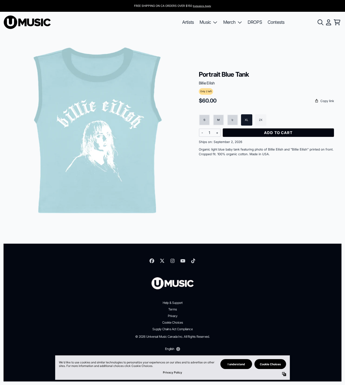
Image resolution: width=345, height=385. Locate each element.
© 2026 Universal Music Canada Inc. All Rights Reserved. (172, 336)
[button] (266, 101)
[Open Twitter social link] (162, 261)
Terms (172, 309)
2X (260, 120)
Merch (229, 22)
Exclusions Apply (202, 6)
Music (205, 22)
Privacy (172, 316)
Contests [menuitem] (276, 22)
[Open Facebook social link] (152, 261)
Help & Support (173, 303)
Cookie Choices (172, 322)
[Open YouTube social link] (183, 261)
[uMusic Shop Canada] (27, 22)
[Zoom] (96, 130)
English (169, 349)
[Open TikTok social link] (193, 261)
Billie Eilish (207, 83)
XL (246, 120)
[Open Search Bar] (320, 22)
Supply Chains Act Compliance (172, 329)
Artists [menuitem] (188, 22)
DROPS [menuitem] (255, 22)
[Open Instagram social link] (172, 261)
